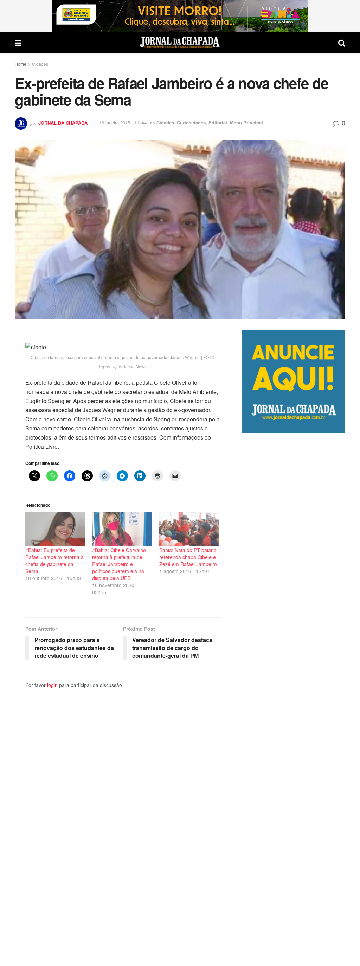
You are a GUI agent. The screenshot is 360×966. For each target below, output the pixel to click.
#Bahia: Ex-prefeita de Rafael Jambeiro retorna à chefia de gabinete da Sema (54, 560)
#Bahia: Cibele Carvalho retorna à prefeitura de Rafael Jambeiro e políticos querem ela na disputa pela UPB (119, 564)
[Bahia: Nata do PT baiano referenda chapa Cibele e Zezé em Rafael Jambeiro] (189, 529)
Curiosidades (191, 122)
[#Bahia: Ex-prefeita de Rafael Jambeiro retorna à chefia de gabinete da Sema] (55, 529)
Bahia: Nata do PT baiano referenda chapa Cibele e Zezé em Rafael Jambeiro (188, 557)
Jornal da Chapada (63, 122)
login (52, 684)
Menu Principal (246, 122)
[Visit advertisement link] (180, 16)
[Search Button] (341, 42)
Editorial (217, 122)
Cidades (40, 64)
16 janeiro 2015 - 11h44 (123, 122)
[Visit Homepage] (180, 42)
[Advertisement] (293, 699)
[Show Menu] (18, 42)
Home (20, 64)
